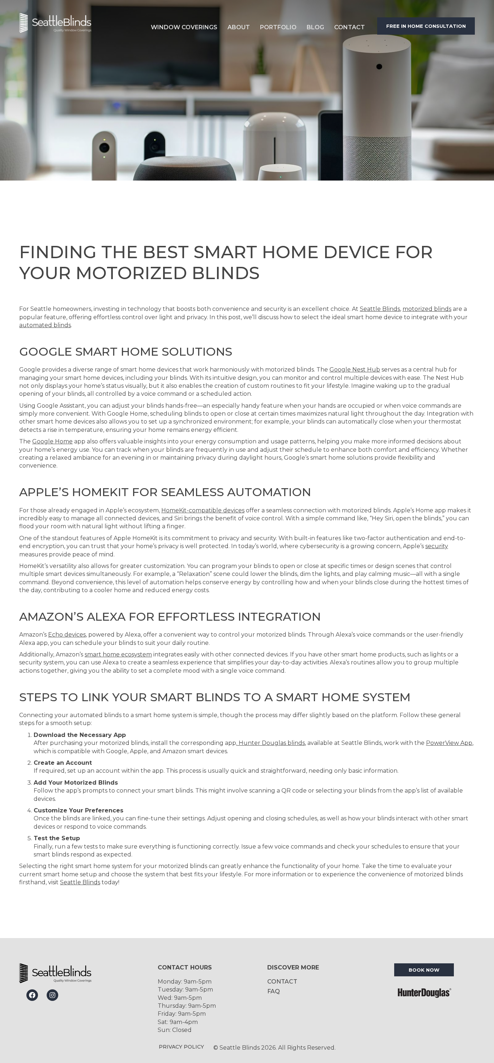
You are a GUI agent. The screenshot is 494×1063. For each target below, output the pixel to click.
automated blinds (45, 325)
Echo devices (67, 634)
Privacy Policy (181, 1047)
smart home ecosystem (118, 654)
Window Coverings (184, 27)
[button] (184, 25)
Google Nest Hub (354, 369)
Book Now (424, 970)
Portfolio (278, 27)
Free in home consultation (426, 26)
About (238, 27)
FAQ (273, 991)
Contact (349, 27)
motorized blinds (427, 308)
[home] (75, 26)
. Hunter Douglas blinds (270, 742)
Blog (315, 27)
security (436, 546)
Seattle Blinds (380, 308)
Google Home (52, 441)
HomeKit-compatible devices (202, 510)
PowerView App (449, 742)
